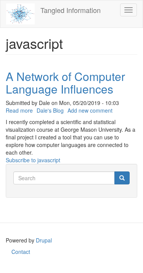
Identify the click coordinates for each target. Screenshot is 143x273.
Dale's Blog (50, 110)
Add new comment (89, 110)
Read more (19, 110)
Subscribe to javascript (33, 160)
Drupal (44, 240)
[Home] (20, 13)
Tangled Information (70, 10)
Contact (20, 251)
